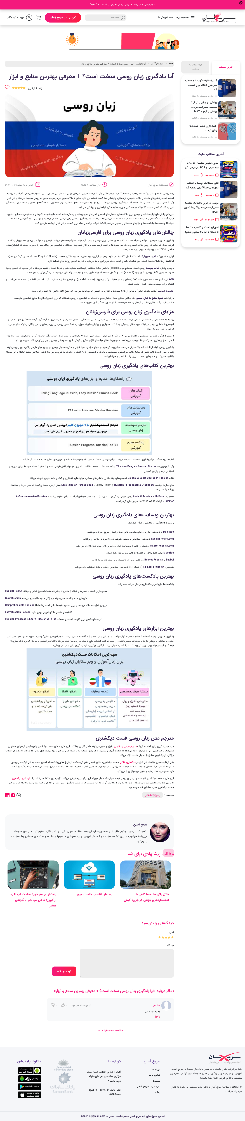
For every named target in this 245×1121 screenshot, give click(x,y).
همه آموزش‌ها (165, 17)
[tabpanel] (210, 109)
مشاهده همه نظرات (112, 1030)
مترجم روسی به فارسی (125, 746)
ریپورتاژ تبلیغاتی (152, 795)
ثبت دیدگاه (64, 971)
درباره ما (156, 1069)
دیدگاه (170, 945)
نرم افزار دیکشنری (21, 778)
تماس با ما (154, 1075)
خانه (171, 63)
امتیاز (171, 932)
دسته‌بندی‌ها (182, 17)
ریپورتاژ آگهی (157, 63)
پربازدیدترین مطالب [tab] (195, 67)
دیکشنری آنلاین (127, 762)
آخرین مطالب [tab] (226, 67)
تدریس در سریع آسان (63, 17)
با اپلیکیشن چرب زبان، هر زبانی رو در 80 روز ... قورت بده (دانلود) (123, 5)
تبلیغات (156, 1081)
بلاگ (157, 1092)
